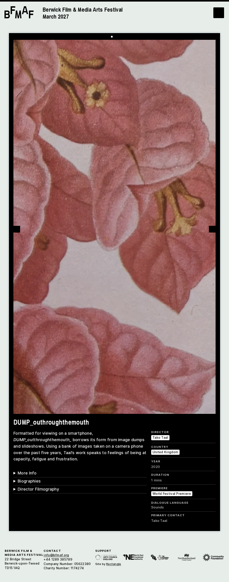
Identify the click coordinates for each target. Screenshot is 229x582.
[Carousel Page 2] (115, 37)
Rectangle (113, 564)
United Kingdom (165, 452)
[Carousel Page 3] (118, 37)
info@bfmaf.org (56, 555)
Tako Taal (160, 437)
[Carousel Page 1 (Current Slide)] (112, 37)
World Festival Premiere (172, 493)
